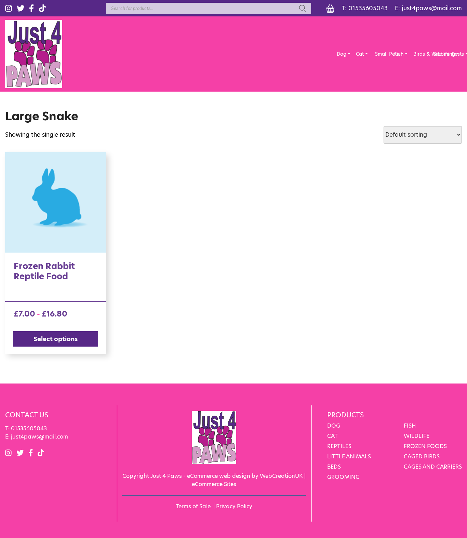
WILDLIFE (416, 436)
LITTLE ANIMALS (349, 456)
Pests (456, 54)
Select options (56, 339)
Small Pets (380, 54)
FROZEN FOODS (425, 446)
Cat (360, 54)
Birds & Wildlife (418, 54)
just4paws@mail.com (432, 8)
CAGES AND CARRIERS (433, 467)
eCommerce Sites (214, 484)
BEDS (334, 467)
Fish (398, 54)
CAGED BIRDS (422, 456)
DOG (333, 426)
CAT (332, 436)
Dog (341, 54)
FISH (410, 426)
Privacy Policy (234, 506)
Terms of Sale (193, 506)
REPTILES (339, 446)
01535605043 (368, 8)
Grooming (437, 54)
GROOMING (343, 477)
